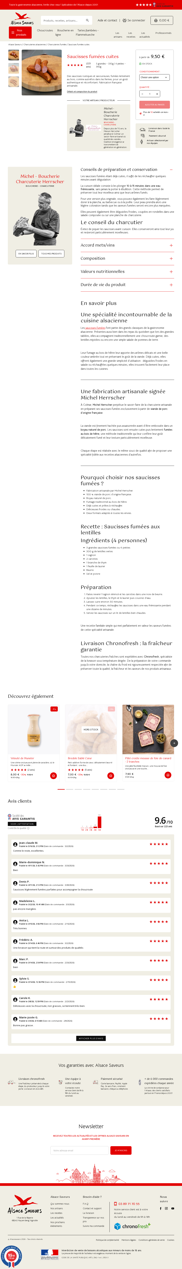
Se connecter (136, 20)
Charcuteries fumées (57, 44)
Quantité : (144, 87)
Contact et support (92, 1208)
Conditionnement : (150, 71)
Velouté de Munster (22, 758)
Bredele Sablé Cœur (80, 758)
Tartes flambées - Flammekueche (87, 32)
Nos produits (21, 32)
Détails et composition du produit (82, 91)
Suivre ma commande (93, 1226)
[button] (53, 775)
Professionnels (163, 33)
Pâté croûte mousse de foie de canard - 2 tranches (148, 760)
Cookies (170, 1240)
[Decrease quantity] (142, 93)
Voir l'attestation (22, 824)
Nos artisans (56, 1208)
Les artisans (118, 34)
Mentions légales (129, 1240)
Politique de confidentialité (107, 1240)
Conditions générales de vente (152, 1240)
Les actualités (145, 34)
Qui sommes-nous (59, 1203)
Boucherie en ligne (64, 32)
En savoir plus (26, 253)
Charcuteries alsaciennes (34, 44)
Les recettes (131, 34)
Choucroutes (45, 30)
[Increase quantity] (157, 93)
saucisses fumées (95, 327)
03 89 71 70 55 (129, 1204)
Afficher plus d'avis (91, 1038)
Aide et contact (107, 20)
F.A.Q (86, 1203)
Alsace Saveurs (15, 44)
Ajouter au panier (154, 104)
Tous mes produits (51, 253)
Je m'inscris (121, 1150)
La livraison (88, 1213)
